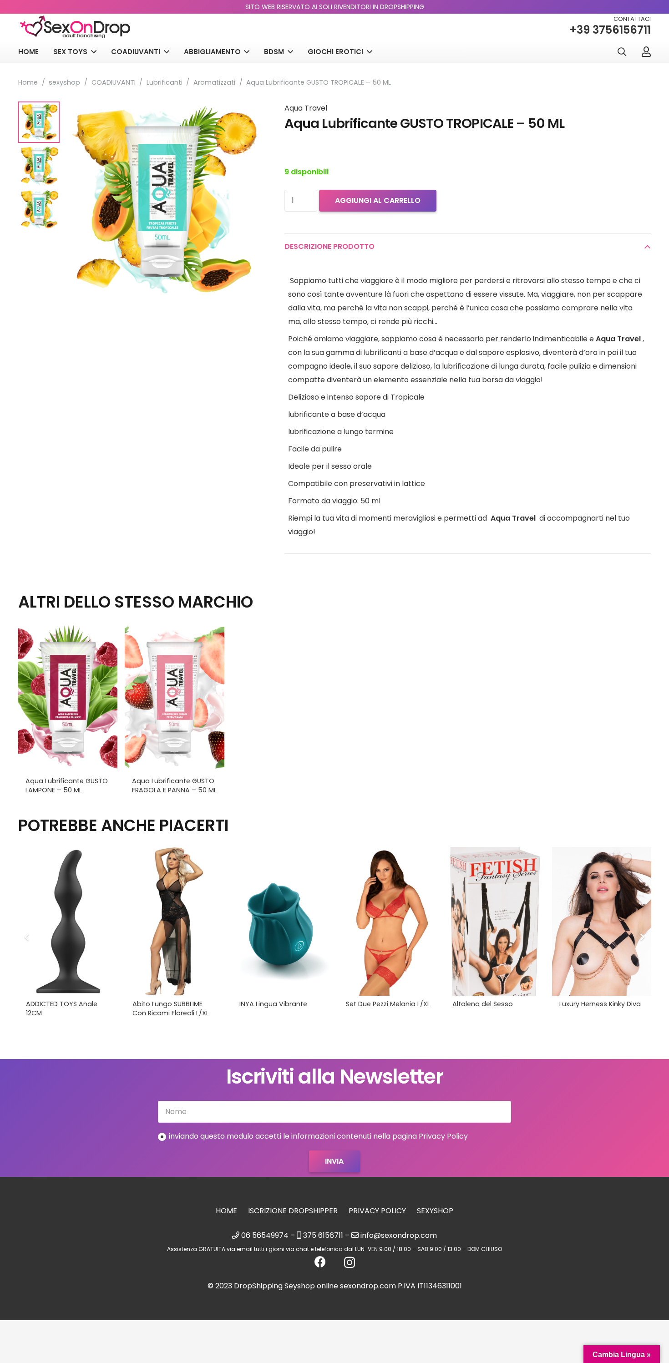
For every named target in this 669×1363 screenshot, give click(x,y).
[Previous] (27, 937)
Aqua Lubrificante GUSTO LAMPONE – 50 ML (66, 785)
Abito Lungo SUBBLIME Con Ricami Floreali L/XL (170, 1008)
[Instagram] (349, 1262)
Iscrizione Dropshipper (293, 1211)
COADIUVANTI (113, 82)
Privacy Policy (377, 1211)
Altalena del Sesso (482, 1003)
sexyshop (64, 82)
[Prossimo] (641, 937)
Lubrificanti (164, 82)
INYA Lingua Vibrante (273, 1003)
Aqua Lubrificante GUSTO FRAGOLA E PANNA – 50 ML (174, 785)
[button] (621, 52)
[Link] (646, 51)
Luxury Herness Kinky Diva (600, 1003)
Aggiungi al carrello (378, 200)
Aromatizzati (214, 82)
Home (28, 82)
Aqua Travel (305, 108)
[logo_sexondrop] (75, 27)
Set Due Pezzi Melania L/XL (388, 1003)
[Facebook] (320, 1261)
